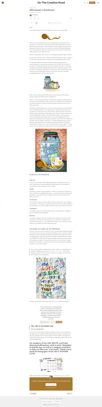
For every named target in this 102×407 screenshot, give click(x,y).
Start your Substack (48, 401)
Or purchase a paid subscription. (51, 387)
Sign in (98, 2)
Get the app (56, 401)
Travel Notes (33, 7)
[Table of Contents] (1, 203)
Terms (54, 398)
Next (69, 393)
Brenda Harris (35, 14)
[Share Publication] (87, 3)
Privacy (50, 398)
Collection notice (59, 398)
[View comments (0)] (35, 18)
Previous (34, 393)
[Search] (85, 3)
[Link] (28, 180)
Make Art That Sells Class (57, 251)
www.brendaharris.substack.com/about (60, 375)
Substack (45, 404)
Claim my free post (51, 384)
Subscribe (92, 2)
